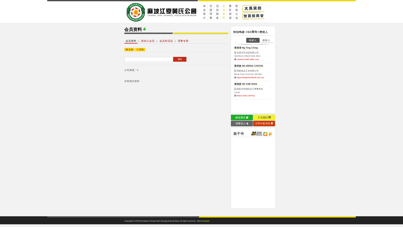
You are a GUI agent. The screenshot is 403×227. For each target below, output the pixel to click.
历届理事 (211, 12)
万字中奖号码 (263, 123)
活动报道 (217, 12)
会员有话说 (166, 41)
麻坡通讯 (240, 117)
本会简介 (204, 12)
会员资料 (223, 12)
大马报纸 (263, 117)
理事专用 (183, 41)
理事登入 (241, 123)
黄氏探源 (230, 12)
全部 (130, 49)
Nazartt (206, 221)
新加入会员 (148, 41)
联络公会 (236, 12)
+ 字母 (140, 49)
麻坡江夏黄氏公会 (166, 12)
